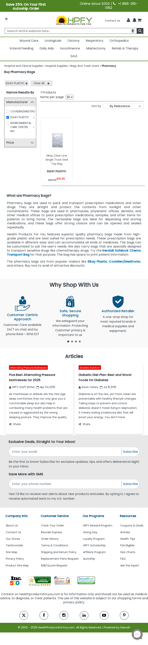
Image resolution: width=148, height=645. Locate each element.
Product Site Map (17, 565)
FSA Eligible (127, 545)
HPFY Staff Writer (23, 387)
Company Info (16, 516)
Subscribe (130, 451)
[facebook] (44, 615)
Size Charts (127, 552)
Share (17, 424)
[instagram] (64, 615)
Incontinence (70, 48)
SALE (74, 56)
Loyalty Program (94, 539)
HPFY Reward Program (97, 525)
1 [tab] (68, 341)
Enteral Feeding (21, 48)
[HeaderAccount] (128, 20)
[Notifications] (134, 20)
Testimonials (14, 545)
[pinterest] (124, 615)
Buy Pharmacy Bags (19, 72)
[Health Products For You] (74, 20)
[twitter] (23, 615)
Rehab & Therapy (125, 48)
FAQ (123, 559)
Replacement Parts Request (60, 559)
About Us (12, 525)
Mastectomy (96, 48)
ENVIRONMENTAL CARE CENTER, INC (20, 127)
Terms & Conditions (54, 545)
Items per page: (52, 97)
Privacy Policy (15, 559)
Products (48, 92)
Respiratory (94, 40)
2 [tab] (72, 341)
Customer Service (55, 516)
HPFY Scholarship (94, 545)
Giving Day (90, 532)
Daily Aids (47, 48)
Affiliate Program (94, 552)
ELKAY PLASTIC (19, 117)
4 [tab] (80, 341)
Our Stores (13, 539)
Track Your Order (52, 525)
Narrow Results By (20, 92)
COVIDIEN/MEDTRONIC (25, 111)
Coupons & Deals (131, 525)
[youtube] (104, 615)
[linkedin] (84, 615)
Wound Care (28, 40)
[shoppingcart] (139, 21)
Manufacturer (17, 102)
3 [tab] (76, 341)
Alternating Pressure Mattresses (28, 367)
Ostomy (73, 40)
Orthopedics (119, 40)
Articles (125, 532)
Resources (128, 516)
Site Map (11, 552)
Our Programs (93, 516)
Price (10, 142)
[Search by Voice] (132, 31)
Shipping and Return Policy (59, 552)
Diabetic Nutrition (90, 367)
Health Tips (127, 539)
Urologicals (53, 40)
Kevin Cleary (90, 387)
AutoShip (89, 559)
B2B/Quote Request (54, 565)
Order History (50, 539)
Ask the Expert (129, 565)
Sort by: (97, 106)
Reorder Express (51, 532)
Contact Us (112, 21)
